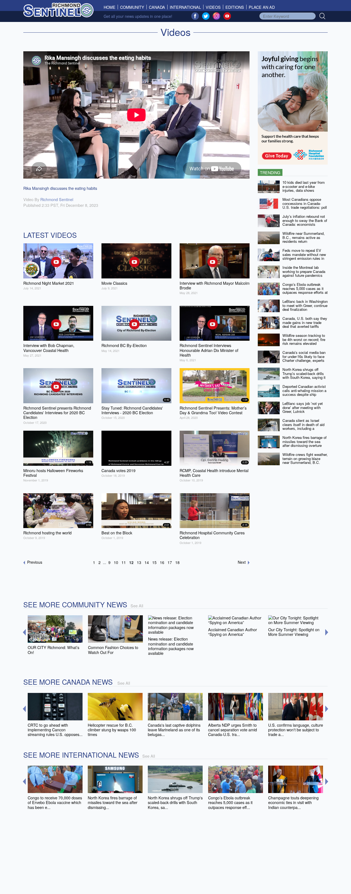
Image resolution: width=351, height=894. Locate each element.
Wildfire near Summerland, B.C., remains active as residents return (303, 237)
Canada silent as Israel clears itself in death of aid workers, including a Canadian (303, 426)
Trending (270, 172)
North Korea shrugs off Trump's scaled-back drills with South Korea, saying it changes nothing (303, 375)
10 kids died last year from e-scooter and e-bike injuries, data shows (303, 186)
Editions (234, 7)
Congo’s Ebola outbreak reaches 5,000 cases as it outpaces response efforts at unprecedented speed (305, 290)
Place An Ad (262, 7)
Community (132, 7)
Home (111, 7)
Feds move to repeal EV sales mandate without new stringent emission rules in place (304, 256)
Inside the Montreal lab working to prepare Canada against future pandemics (303, 271)
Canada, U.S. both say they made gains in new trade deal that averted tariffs (304, 322)
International (185, 7)
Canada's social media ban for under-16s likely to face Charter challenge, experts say (303, 358)
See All (137, 605)
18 (177, 562)
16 (162, 562)
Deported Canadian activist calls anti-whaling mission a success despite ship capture (304, 392)
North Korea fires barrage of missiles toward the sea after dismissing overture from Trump (304, 443)
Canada (157, 7)
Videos (213, 7)
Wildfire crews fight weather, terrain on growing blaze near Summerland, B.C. (305, 458)
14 (147, 562)
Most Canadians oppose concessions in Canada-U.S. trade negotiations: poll (304, 203)
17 (170, 562)
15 (154, 562)
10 (116, 562)
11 (123, 562)
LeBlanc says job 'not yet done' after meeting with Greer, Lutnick (302, 407)
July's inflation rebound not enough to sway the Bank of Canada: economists (304, 220)
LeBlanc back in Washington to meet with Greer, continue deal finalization (305, 305)
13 (139, 562)
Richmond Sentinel (56, 199)
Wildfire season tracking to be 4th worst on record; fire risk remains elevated (303, 339)
